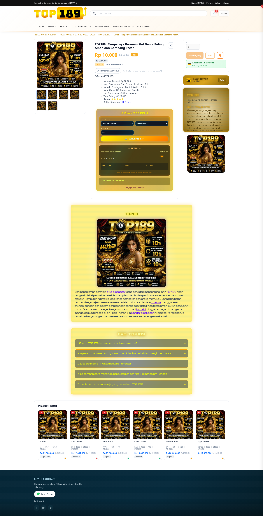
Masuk (226, 3)
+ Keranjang (195, 55)
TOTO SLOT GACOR (81, 26)
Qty (187, 42)
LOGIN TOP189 (66, 35)
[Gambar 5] (41, 106)
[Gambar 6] (53, 106)
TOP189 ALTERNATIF (123, 26)
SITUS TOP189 (41, 35)
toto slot (141, 309)
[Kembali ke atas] (256, 500)
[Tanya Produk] (220, 55)
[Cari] (94, 13)
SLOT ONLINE (104, 35)
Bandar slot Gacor (142, 312)
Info (222, 80)
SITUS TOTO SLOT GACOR (85, 35)
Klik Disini (126, 102)
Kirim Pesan (47, 494)
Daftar (218, 3)
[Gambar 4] (75, 95)
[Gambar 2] (53, 95)
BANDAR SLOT (102, 26)
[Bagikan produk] (171, 45)
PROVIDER (105, 119)
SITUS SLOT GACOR (58, 26)
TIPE (137, 119)
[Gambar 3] (64, 95)
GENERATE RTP (134, 139)
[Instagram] (43, 508)
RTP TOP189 (143, 26)
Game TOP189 (197, 3)
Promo (209, 3)
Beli (210, 55)
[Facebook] (36, 508)
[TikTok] (50, 508)
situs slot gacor (116, 291)
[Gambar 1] (41, 95)
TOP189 (40, 26)
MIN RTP (104, 128)
